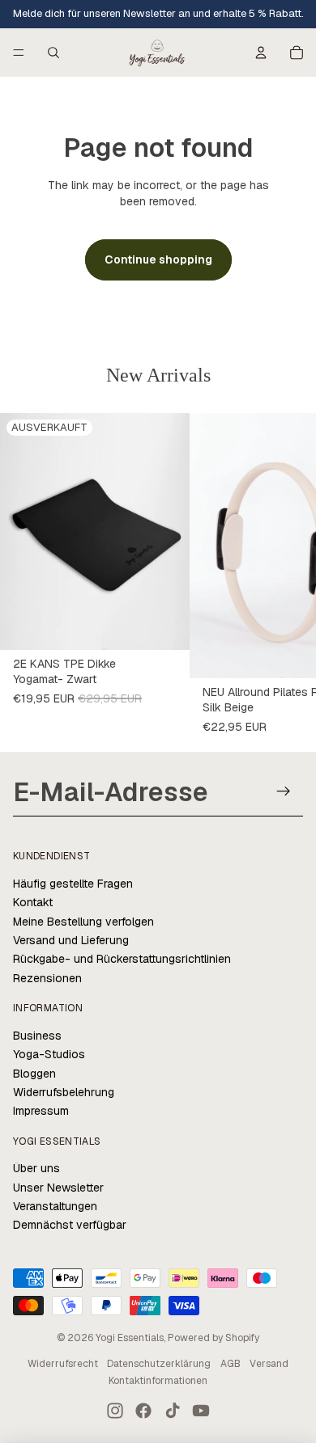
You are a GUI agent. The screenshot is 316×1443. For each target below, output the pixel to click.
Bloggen (34, 1073)
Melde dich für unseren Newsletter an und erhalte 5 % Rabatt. (158, 13)
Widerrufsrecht (63, 1363)
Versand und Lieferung (71, 940)
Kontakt (33, 902)
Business (37, 1035)
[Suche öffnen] (53, 52)
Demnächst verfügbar (69, 1224)
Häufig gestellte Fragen (73, 883)
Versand (269, 1363)
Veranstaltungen (55, 1206)
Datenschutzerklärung (159, 1363)
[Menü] (18, 52)
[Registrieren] (284, 791)
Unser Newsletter (58, 1187)
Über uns (36, 1168)
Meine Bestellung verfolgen (83, 921)
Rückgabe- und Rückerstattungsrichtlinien (122, 958)
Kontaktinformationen (158, 1380)
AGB (230, 1363)
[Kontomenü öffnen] (261, 52)
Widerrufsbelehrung (63, 1092)
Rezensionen (47, 978)
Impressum (41, 1110)
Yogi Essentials (130, 1337)
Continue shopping (158, 259)
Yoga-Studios (49, 1054)
